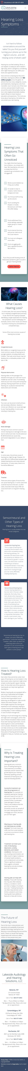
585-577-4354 (19, 2)
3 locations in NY (9, 2)
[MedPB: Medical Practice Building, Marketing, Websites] (19, 1059)
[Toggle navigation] (25, 8)
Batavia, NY (14, 990)
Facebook (25, 1069)
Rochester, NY (14, 1031)
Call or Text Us (14, 266)
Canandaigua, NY (14, 1010)
